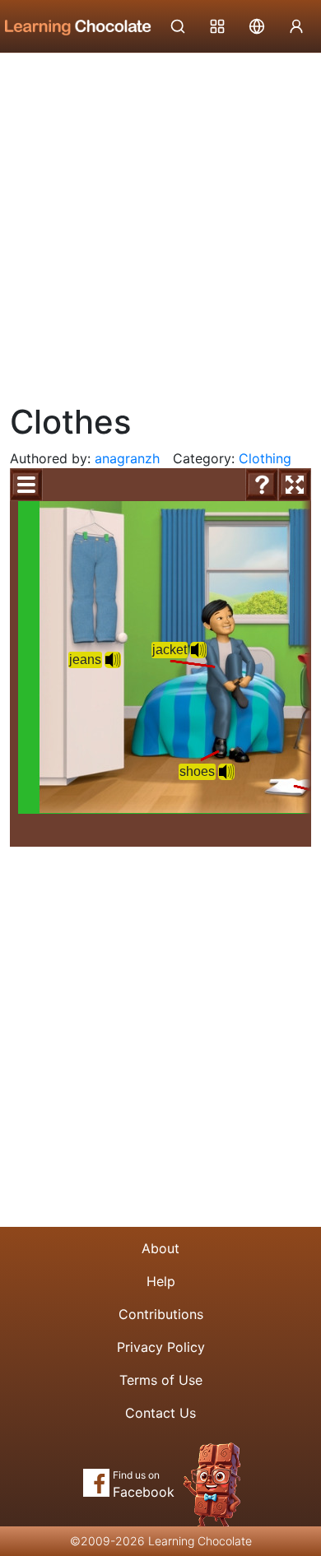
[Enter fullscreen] (294, 484)
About (160, 1248)
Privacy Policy (161, 1347)
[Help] (261, 484)
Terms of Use (160, 1380)
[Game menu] (26, 484)
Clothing (265, 458)
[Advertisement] (160, 222)
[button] (113, 660)
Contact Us (160, 1413)
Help (161, 1281)
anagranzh (127, 458)
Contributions (161, 1314)
